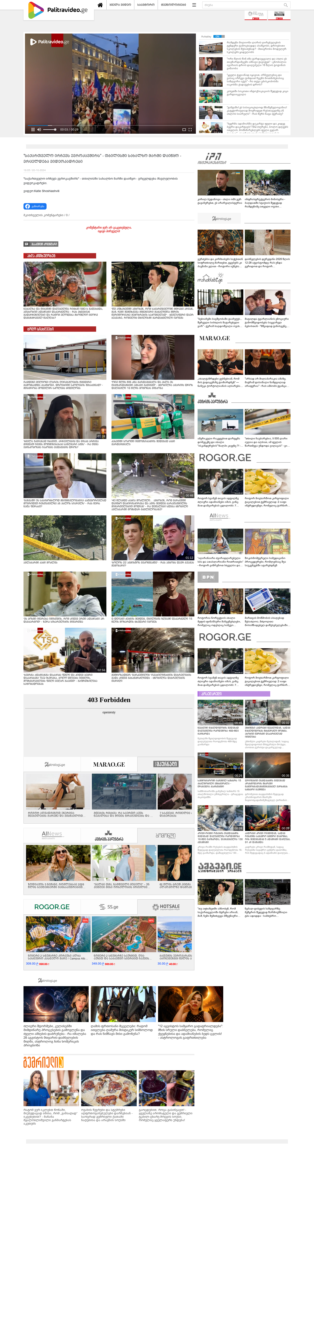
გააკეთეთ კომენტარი (44, 244)
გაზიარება (38, 206)
